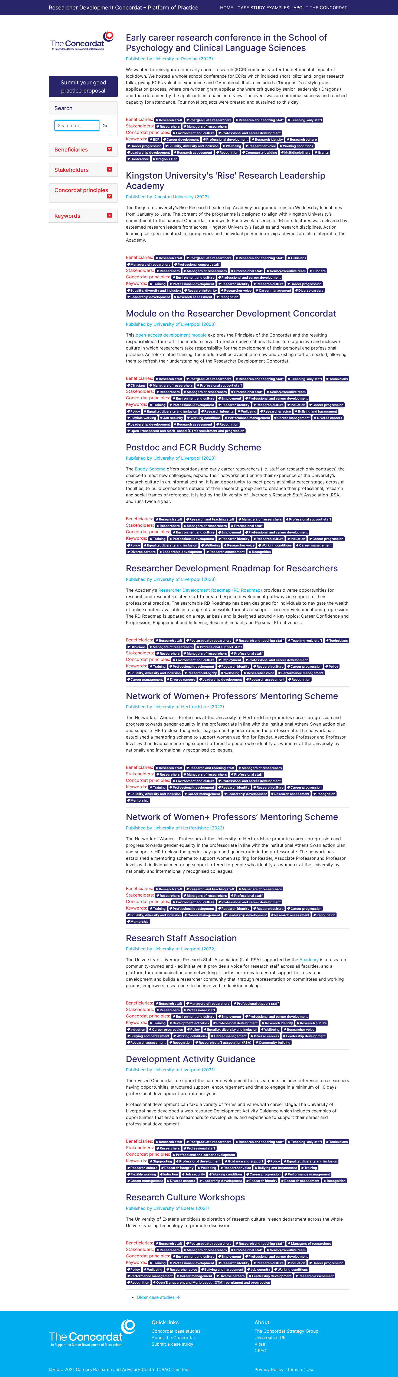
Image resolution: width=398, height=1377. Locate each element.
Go (106, 125)
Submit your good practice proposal (83, 86)
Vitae (260, 1344)
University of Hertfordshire (181, 706)
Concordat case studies (176, 1331)
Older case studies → (158, 1297)
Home (226, 7)
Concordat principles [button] (81, 190)
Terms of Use (300, 1369)
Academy (309, 959)
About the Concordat (320, 7)
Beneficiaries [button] (71, 149)
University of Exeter (174, 1208)
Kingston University (174, 196)
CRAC (260, 1350)
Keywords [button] (67, 216)
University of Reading (176, 58)
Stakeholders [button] (71, 170)
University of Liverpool (177, 324)
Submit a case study (172, 1344)
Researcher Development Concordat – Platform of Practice (123, 7)
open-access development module (171, 335)
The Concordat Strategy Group (286, 1331)
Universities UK (270, 1337)
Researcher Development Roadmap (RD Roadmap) (210, 590)
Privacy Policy (269, 1369)
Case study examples (263, 7)
